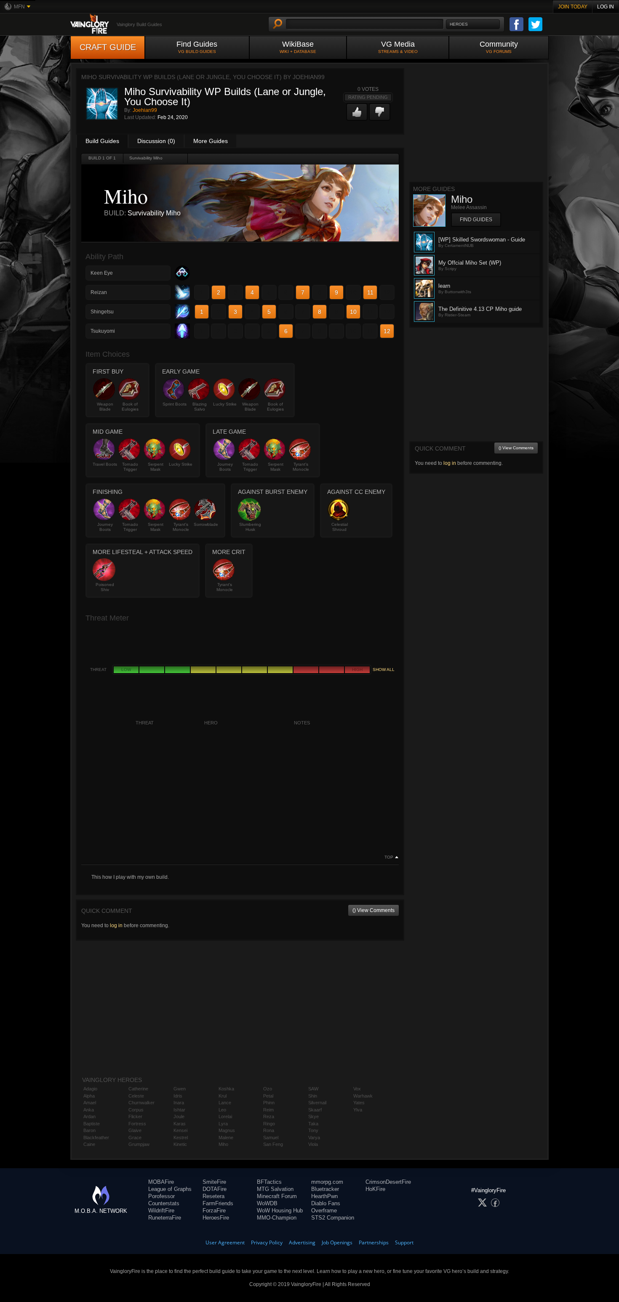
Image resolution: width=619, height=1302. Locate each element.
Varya (314, 1137)
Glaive (134, 1130)
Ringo (269, 1123)
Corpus (136, 1109)
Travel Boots (105, 464)
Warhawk (363, 1095)
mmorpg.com (327, 1182)
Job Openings (337, 1242)
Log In (605, 7)
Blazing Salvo (199, 406)
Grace (134, 1137)
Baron (89, 1130)
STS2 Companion (332, 1217)
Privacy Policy (267, 1242)
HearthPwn (324, 1196)
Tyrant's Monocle (301, 467)
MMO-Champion (276, 1217)
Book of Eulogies (130, 406)
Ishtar (179, 1109)
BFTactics (269, 1182)
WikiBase (298, 47)
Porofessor (161, 1196)
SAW (313, 1088)
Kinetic (180, 1144)
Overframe (324, 1210)
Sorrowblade (206, 524)
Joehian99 (145, 110)
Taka (313, 1123)
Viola (313, 1144)
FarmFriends (218, 1203)
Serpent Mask (155, 467)
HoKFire (375, 1189)
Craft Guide (108, 47)
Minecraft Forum (277, 1196)
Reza (268, 1116)
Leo (222, 1109)
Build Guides (102, 141)
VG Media (398, 47)
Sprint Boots (175, 404)
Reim (268, 1109)
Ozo (267, 1088)
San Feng (273, 1144)
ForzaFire (214, 1210)
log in (116, 925)
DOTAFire (215, 1189)
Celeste (136, 1095)
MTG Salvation (275, 1189)
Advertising (302, 1242)
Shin (312, 1095)
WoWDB (267, 1203)
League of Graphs (170, 1189)
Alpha (89, 1095)
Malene (226, 1137)
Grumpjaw (138, 1144)
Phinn (269, 1102)
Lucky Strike (225, 404)
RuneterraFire (164, 1217)
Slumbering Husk (250, 527)
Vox (357, 1088)
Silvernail (317, 1102)
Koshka (226, 1088)
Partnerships (374, 1242)
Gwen (179, 1088)
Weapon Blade (105, 406)
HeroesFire (216, 1217)
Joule (178, 1116)
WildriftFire (161, 1210)
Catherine (138, 1088)
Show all (384, 669)
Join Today (572, 7)
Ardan (89, 1116)
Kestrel (180, 1137)
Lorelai (225, 1116)
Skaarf (315, 1109)
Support (404, 1242)
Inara (178, 1102)
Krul (223, 1095)
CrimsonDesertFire (388, 1182)
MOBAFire (161, 1182)
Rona (268, 1130)
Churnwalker (141, 1102)
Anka (88, 1109)
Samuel (270, 1137)
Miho (223, 1144)
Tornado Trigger (130, 467)
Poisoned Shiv (105, 587)
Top (388, 857)
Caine (89, 1144)
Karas (179, 1123)
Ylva (357, 1109)
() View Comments (373, 910)
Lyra (223, 1123)
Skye (313, 1116)
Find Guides (196, 47)
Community (499, 47)
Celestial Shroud (339, 527)
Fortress (137, 1123)
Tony (313, 1130)
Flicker (135, 1116)
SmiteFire (214, 1182)
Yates (359, 1102)
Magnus (227, 1130)
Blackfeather (96, 1137)
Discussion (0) (156, 141)
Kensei (180, 1130)
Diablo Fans (325, 1203)
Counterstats (163, 1203)
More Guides (210, 141)
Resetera (213, 1196)
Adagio (90, 1088)
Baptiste (91, 1123)
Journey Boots (225, 467)
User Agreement (225, 1242)
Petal (268, 1095)
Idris (177, 1095)
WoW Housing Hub (280, 1210)
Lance (225, 1102)
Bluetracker (325, 1189)
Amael (89, 1102)
